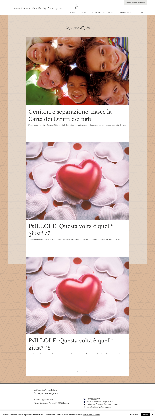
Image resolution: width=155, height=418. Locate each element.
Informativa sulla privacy (91, 415)
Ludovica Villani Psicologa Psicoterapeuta (103, 404)
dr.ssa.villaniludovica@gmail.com (100, 402)
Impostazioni (134, 415)
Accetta (145, 415)
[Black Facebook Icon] (84, 404)
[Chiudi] (152, 414)
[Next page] (86, 371)
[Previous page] (69, 371)
